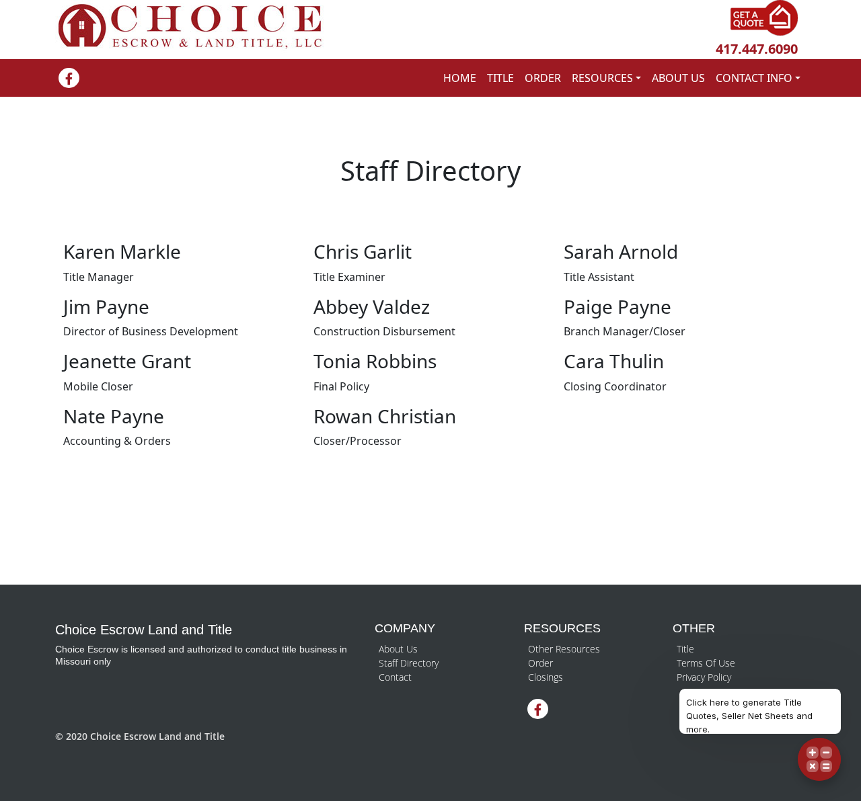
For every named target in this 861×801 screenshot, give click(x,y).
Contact (395, 677)
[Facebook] (69, 79)
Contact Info (754, 78)
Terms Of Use (706, 663)
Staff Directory (409, 663)
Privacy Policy (704, 677)
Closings (545, 677)
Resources (602, 78)
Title (500, 78)
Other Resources (564, 648)
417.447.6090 (757, 49)
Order (543, 78)
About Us (678, 78)
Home (459, 78)
